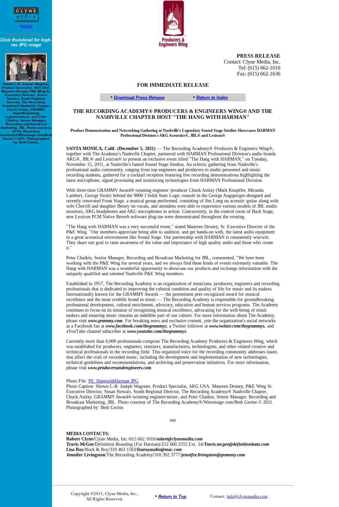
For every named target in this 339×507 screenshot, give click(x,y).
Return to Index (212, 97)
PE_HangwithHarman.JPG (113, 381)
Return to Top (172, 496)
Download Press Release (139, 97)
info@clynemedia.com (247, 496)
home (27, 25)
